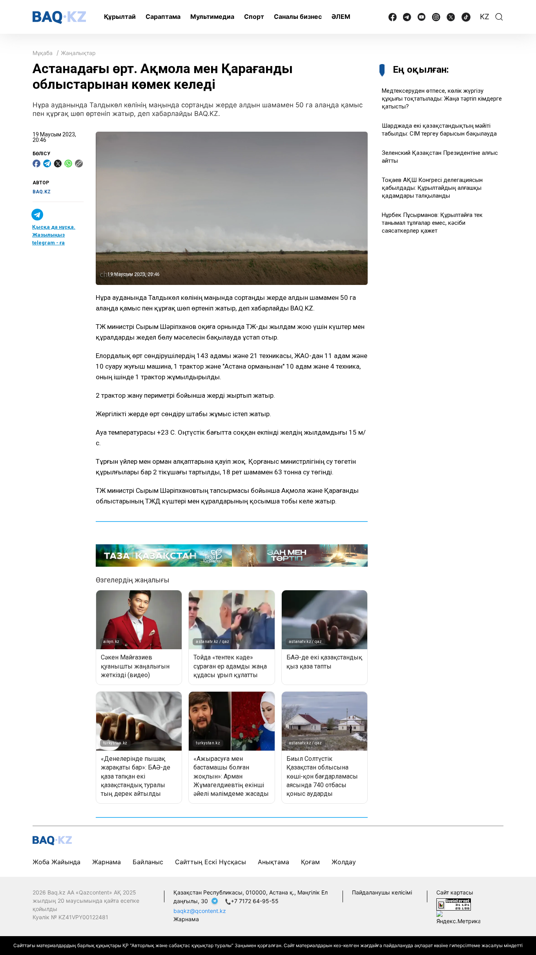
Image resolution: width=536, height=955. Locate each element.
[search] (499, 17)
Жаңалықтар (78, 53)
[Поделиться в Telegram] (47, 163)
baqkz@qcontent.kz (199, 910)
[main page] (59, 17)
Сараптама (163, 16)
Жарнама (106, 862)
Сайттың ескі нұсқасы (210, 862)
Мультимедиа (212, 16)
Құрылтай (120, 16)
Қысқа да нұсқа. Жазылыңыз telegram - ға (53, 235)
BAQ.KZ (42, 192)
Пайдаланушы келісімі (382, 892)
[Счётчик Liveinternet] (453, 904)
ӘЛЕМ (341, 16)
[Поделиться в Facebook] (36, 163)
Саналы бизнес (298, 16)
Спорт (254, 16)
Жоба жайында (56, 862)
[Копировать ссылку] (79, 163)
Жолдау (344, 862)
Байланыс (148, 862)
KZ (484, 16)
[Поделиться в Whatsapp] (68, 163)
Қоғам (310, 862)
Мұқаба (43, 53)
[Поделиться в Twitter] (58, 163)
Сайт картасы (454, 892)
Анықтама (273, 862)
